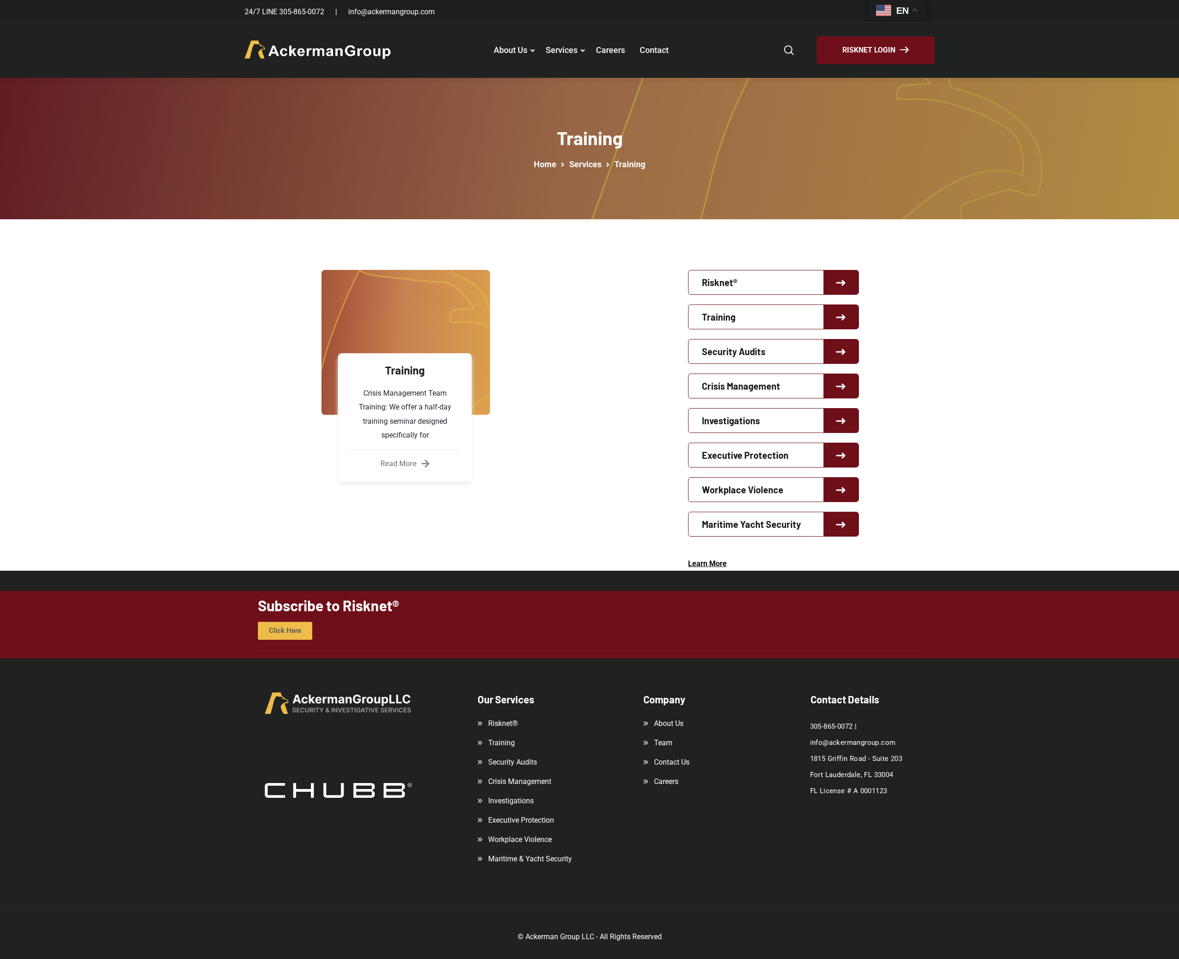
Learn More (707, 563)
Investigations (731, 420)
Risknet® (719, 282)
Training (405, 370)
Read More (398, 463)
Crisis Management (741, 386)
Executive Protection (745, 455)
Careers (610, 50)
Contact (654, 50)
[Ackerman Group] (318, 50)
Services (562, 50)
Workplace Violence (742, 489)
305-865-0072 (301, 11)
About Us (510, 50)
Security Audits (733, 351)
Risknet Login (868, 50)
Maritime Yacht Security (751, 524)
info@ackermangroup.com (391, 11)
